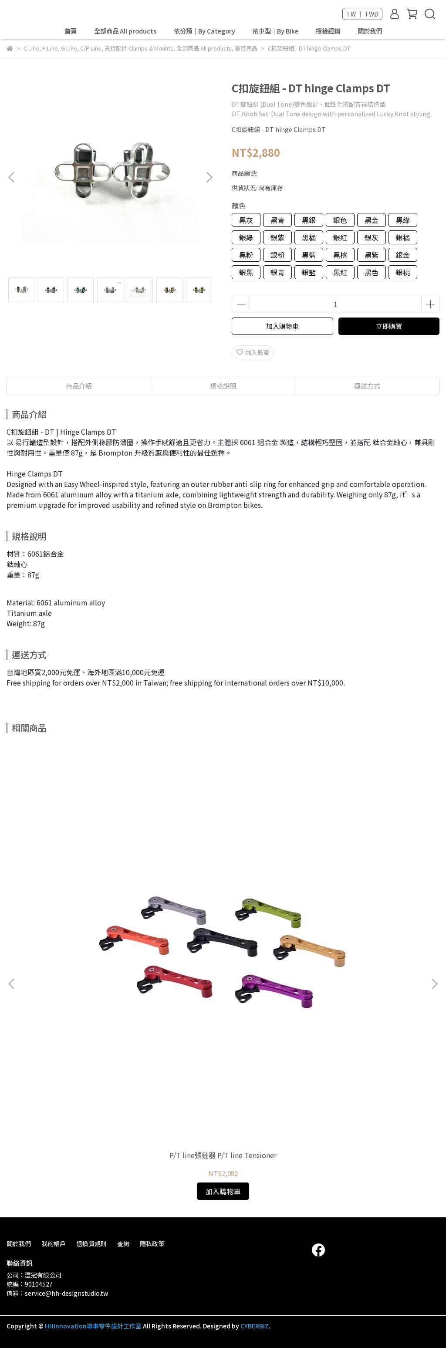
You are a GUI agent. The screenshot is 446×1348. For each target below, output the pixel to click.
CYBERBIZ (254, 1325)
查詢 (123, 1243)
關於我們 (370, 31)
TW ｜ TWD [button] (362, 14)
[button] (209, 177)
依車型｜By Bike (275, 31)
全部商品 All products (125, 31)
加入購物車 (282, 326)
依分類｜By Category (204, 31)
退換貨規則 (91, 1243)
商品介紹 (79, 385)
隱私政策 (152, 1243)
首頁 (70, 31)
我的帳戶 (53, 1243)
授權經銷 (328, 31)
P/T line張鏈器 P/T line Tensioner (223, 1155)
